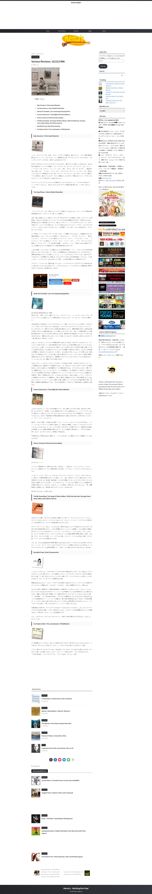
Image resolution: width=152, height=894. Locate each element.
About (104, 31)
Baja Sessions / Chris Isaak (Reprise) (48, 105)
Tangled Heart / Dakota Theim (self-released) (57, 793)
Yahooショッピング (55, 283)
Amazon (67, 280)
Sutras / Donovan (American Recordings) (50, 118)
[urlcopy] (73, 759)
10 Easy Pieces (54, 275)
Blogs (90, 31)
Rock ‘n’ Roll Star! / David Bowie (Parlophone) (57, 818)
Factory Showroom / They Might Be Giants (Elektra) (53, 114)
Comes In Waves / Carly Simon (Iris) (54, 736)
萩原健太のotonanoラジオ (108, 336)
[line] (68, 759)
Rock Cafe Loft (106, 178)
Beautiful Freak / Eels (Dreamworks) (48, 126)
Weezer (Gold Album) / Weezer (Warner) (56, 711)
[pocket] (59, 759)
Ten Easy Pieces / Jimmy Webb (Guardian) (50, 108)
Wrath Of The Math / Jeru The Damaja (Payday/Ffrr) (53, 111)
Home (47, 31)
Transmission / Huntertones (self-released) (57, 699)
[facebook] (55, 759)
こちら (113, 355)
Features (76, 31)
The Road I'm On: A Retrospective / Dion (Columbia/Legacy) (62, 857)
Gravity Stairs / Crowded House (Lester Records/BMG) (60, 780)
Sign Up (103, 66)
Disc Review (36, 766)
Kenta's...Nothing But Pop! (76, 888)
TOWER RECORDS (55, 280)
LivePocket (111, 180)
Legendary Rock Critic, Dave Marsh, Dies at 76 (57, 748)
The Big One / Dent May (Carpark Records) (56, 723)
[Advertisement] (76, 16)
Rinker (54, 276)
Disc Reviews (62, 31)
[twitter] (51, 759)
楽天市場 (75, 280)
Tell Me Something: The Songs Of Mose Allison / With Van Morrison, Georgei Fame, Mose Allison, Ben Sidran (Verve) (61, 122)
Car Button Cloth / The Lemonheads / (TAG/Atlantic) (53, 129)
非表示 (42, 99)
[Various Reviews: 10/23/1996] (64, 759)
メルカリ (67, 283)
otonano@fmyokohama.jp (106, 352)
